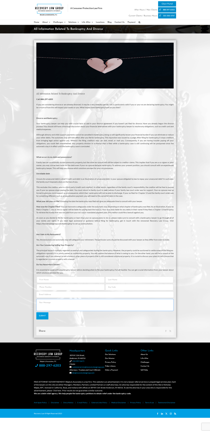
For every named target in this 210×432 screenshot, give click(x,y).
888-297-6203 (168, 10)
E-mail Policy (82, 402)
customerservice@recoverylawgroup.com (88, 367)
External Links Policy (99, 402)
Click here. (57, 390)
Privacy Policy (135, 402)
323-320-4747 (168, 16)
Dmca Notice (68, 402)
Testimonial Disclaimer (166, 402)
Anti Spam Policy (40, 402)
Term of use (149, 402)
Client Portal (167, 4)
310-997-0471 (78, 361)
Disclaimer (55, 402)
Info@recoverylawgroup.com (83, 373)
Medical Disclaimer (118, 402)
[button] (139, 22)
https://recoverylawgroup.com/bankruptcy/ (54, 223)
